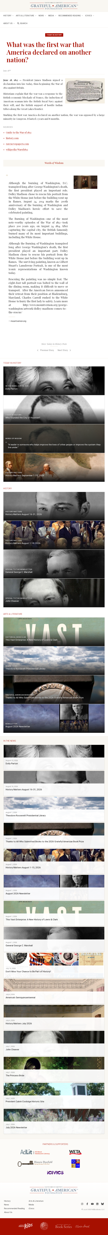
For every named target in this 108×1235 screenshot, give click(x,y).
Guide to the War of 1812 (18, 132)
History (7, 15)
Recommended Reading (69, 15)
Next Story (63, 350)
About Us (8, 23)
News (41, 15)
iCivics (88, 15)
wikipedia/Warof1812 (17, 149)
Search (23, 23)
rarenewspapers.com (17, 143)
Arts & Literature (25, 15)
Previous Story (47, 350)
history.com (12, 138)
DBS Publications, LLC (96, 1209)
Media (51, 15)
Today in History (54, 35)
